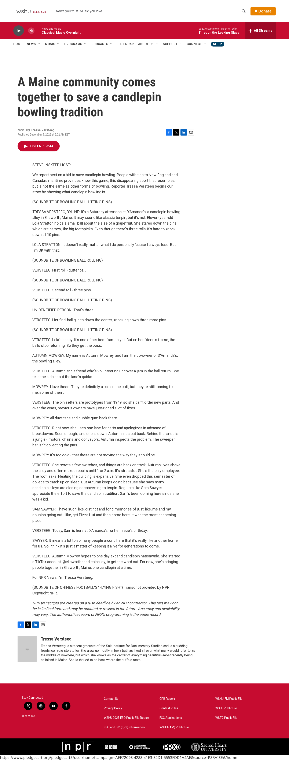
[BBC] (111, 747)
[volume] (31, 31)
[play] (18, 30)
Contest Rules (169, 708)
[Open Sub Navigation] (39, 44)
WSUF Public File (226, 708)
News (31, 44)
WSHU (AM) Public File (174, 727)
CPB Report (167, 698)
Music (50, 44)
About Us (146, 44)
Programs (73, 44)
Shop (217, 44)
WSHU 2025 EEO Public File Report (126, 717)
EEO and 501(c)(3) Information (124, 727)
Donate (264, 11)
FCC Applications (171, 717)
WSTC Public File (226, 717)
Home (18, 44)
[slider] (38, 30)
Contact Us (111, 698)
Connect (194, 44)
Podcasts (99, 44)
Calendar (125, 44)
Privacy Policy (113, 708)
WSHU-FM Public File (228, 698)
